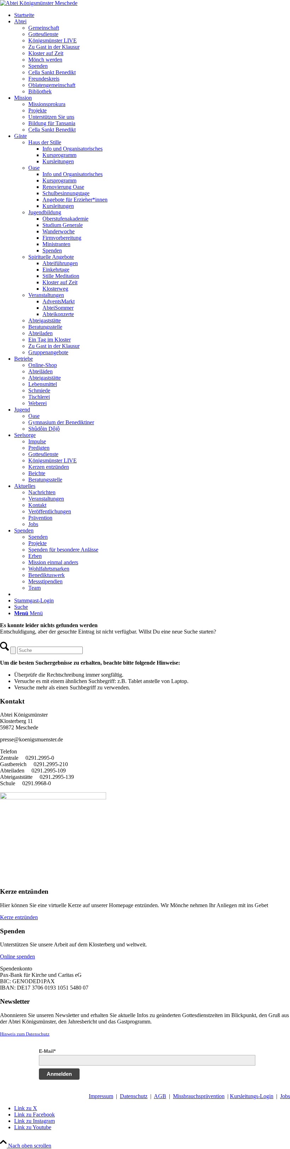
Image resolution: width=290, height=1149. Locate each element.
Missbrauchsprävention (199, 1096)
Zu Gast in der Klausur (54, 346)
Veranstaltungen (46, 295)
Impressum (101, 1096)
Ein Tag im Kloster (49, 340)
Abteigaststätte (44, 320)
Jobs (285, 1096)
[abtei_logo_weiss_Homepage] (38, 3)
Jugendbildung (44, 212)
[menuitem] (152, 15)
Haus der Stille (44, 142)
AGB (160, 1096)
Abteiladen (40, 333)
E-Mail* (47, 1051)
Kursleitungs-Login (251, 1096)
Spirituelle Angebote (51, 257)
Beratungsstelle (45, 327)
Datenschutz (133, 1096)
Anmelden (59, 1074)
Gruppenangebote (48, 352)
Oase (34, 168)
